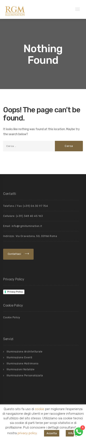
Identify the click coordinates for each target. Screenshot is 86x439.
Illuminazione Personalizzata (25, 375)
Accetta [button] (52, 433)
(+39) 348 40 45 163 (29, 216)
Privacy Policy (15, 291)
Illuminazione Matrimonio (23, 363)
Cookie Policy (11, 317)
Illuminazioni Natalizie (21, 369)
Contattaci (15, 254)
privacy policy (27, 433)
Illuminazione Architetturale (25, 351)
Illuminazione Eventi (19, 357)
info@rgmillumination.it (27, 226)
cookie (39, 409)
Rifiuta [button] (72, 433)
